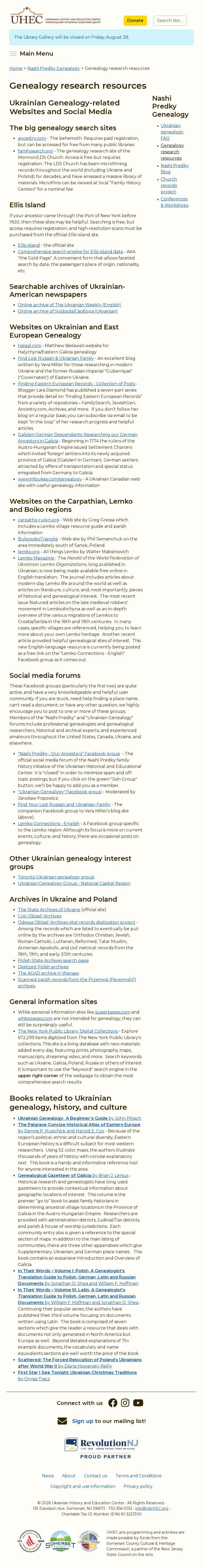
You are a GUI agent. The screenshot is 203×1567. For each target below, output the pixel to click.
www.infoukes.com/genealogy (50, 479)
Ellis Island (29, 245)
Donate (135, 20)
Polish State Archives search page (53, 960)
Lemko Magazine (36, 558)
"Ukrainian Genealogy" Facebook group (60, 791)
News (48, 1475)
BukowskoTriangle (38, 538)
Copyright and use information (82, 1486)
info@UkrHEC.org (151, 1508)
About (69, 1475)
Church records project (169, 185)
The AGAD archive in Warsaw (48, 973)
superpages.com (112, 1012)
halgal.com (29, 345)
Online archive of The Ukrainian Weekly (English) (69, 304)
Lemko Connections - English (48, 823)
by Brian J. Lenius (73, 1175)
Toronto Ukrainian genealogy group (56, 877)
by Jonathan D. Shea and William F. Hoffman (78, 1277)
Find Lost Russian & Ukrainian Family (56, 358)
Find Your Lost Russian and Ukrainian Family (64, 804)
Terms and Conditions (138, 1475)
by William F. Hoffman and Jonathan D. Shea (78, 1296)
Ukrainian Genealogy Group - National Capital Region (74, 883)
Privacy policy (138, 1486)
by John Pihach (79, 1118)
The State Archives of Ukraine (49, 909)
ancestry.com (32, 138)
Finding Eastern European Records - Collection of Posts (76, 383)
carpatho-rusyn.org (38, 519)
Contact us (95, 1475)
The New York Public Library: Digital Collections (68, 1031)
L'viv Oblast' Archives (39, 916)
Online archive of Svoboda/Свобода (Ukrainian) (68, 311)
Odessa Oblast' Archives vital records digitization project (76, 922)
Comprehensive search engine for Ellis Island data (70, 251)
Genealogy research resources (172, 152)
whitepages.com (35, 1018)
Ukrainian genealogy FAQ (172, 132)
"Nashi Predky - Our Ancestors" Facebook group (69, 753)
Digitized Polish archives (43, 966)
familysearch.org (35, 151)
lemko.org (29, 551)
